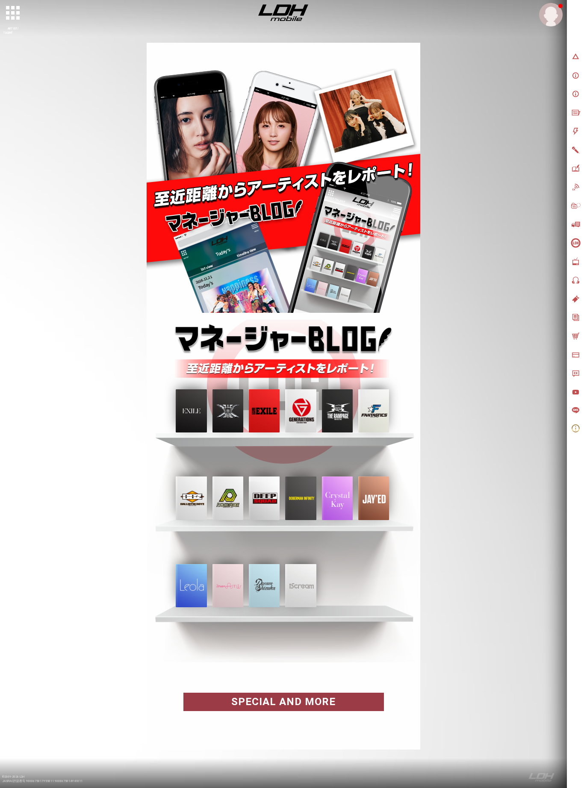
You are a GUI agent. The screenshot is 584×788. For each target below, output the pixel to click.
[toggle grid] (13, 13)
